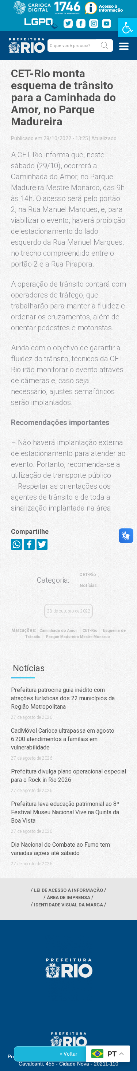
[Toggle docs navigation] (124, 46)
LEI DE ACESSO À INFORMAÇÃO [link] (68, 890)
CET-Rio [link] (87, 574)
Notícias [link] (88, 585)
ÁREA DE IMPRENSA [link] (68, 897)
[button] (104, 45)
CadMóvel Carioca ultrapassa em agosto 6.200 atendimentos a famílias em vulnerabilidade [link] (62, 739)
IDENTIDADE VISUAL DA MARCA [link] (68, 904)
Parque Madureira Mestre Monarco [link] (78, 636)
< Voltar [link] (68, 1054)
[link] (127, 27)
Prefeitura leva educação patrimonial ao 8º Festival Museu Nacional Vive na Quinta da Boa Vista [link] (65, 812)
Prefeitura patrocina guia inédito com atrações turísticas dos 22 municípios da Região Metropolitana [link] (63, 698)
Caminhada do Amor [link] (58, 630)
